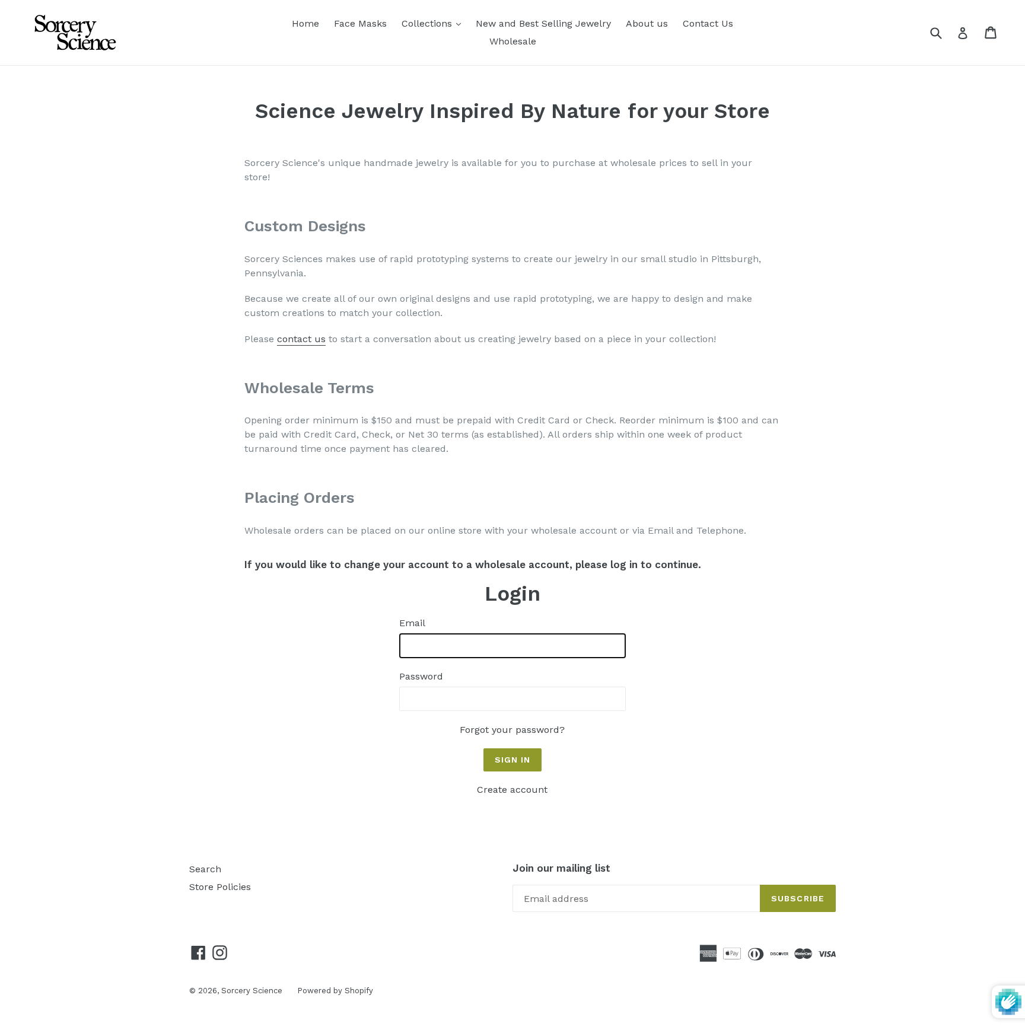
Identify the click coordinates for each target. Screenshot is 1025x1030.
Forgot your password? (512, 729)
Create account (512, 789)
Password (421, 676)
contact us (301, 339)
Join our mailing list (561, 868)
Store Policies (220, 886)
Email (412, 623)
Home (305, 23)
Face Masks (360, 23)
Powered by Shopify (335, 990)
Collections (434, 23)
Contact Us (708, 23)
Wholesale (512, 41)
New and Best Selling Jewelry (543, 23)
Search (205, 869)
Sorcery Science (251, 990)
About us (647, 23)
